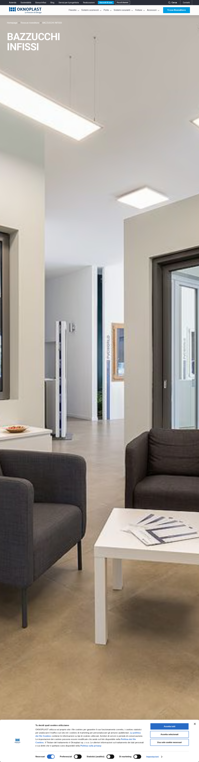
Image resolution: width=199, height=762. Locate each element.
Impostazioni (152, 757)
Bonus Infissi (40, 2)
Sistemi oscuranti (122, 10)
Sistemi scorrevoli (90, 10)
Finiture (138, 10)
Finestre (72, 10)
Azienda (12, 2)
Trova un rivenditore (30, 23)
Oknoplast (25, 10)
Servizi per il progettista (69, 2)
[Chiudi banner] (195, 724)
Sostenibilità (26, 2)
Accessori (152, 10)
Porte (106, 10)
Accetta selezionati (169, 734)
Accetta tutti (169, 726)
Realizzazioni (89, 2)
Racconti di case (106, 3)
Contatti (186, 2)
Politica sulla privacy (90, 746)
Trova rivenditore (176, 10)
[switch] (78, 756)
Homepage (12, 23)
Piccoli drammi (122, 3)
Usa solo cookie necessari (169, 742)
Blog (52, 2)
